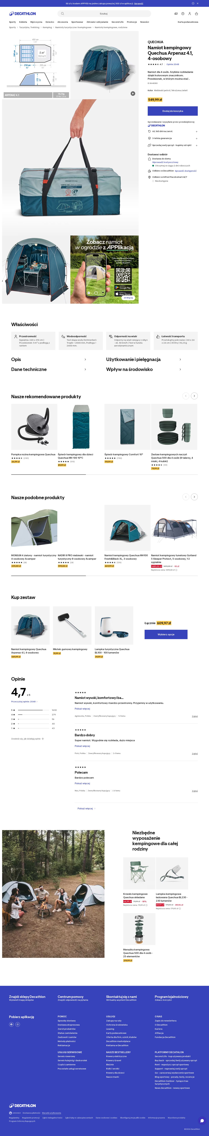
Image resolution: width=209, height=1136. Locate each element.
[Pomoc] (182, 13)
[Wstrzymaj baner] (193, 3)
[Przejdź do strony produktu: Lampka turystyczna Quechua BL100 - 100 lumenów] (114, 625)
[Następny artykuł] (194, 396)
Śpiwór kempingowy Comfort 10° (123, 454)
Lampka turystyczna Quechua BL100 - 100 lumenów (112, 651)
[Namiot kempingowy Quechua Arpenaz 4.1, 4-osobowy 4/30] (36, 270)
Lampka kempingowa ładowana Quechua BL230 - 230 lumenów (172, 897)
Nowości (144, 22)
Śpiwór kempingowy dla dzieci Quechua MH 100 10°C (75, 456)
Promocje (132, 22)
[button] (176, 570)
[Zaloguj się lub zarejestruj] (189, 13)
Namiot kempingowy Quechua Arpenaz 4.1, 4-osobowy (28, 651)
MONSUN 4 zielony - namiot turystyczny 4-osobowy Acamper (33, 557)
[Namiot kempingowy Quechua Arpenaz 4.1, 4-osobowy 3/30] (70, 167)
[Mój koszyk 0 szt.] (196, 13)
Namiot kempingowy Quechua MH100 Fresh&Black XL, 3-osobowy (126, 557)
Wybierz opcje (166, 634)
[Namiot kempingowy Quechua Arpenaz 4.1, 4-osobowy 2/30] (36, 65)
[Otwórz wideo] (133, 93)
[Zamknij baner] (197, 3)
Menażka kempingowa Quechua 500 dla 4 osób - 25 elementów (138, 953)
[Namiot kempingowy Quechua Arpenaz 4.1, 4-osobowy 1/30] (104, 65)
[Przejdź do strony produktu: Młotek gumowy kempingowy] (72, 625)
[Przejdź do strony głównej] (22, 14)
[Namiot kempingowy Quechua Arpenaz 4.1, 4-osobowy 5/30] (104, 270)
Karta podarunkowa (188, 22)
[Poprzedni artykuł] (185, 396)
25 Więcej (128, 298)
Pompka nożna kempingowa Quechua (33, 454)
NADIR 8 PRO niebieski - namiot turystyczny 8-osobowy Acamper (77, 557)
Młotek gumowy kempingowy (70, 649)
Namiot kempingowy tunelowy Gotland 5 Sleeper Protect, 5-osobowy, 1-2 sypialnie (173, 559)
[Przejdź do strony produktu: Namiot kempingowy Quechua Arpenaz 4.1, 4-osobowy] (30, 625)
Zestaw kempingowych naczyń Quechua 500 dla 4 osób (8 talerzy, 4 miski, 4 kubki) (172, 458)
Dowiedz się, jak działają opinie (26, 739)
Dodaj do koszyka (173, 111)
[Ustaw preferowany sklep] (176, 13)
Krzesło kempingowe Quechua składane (135, 896)
